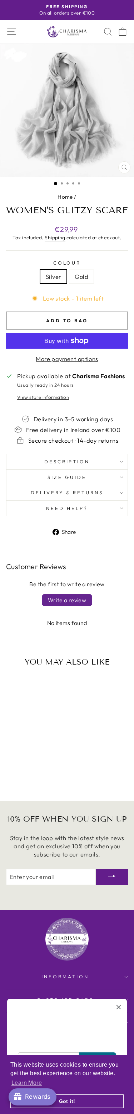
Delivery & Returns (67, 492)
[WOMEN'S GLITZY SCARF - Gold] (33, 776)
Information (65, 976)
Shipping (55, 237)
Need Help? (67, 508)
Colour (67, 263)
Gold (81, 276)
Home (65, 196)
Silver (53, 276)
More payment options (67, 359)
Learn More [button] (26, 1083)
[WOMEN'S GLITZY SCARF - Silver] (25, 776)
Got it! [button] (67, 1101)
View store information (43, 397)
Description (67, 461)
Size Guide (67, 477)
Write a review (67, 600)
